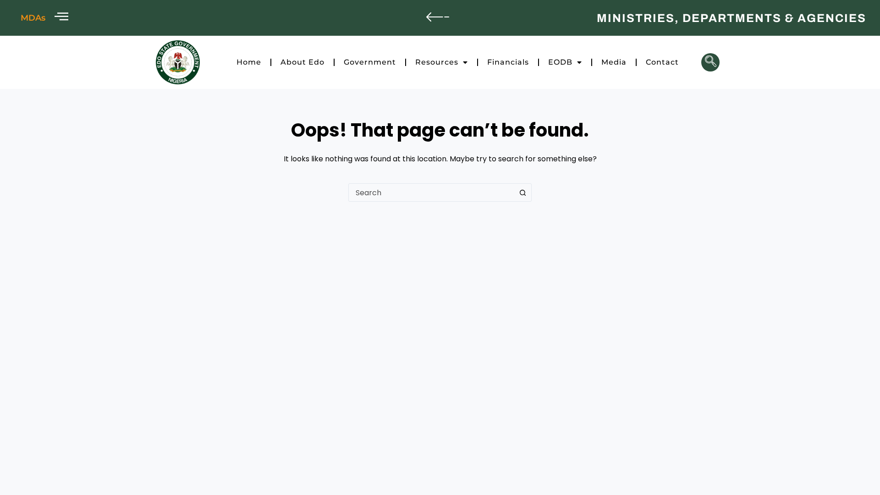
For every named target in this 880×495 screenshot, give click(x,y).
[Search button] (522, 192)
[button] (710, 62)
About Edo (302, 62)
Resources (436, 62)
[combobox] (431, 192)
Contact (662, 62)
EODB (560, 62)
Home (248, 62)
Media (614, 62)
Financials (508, 62)
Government (370, 62)
